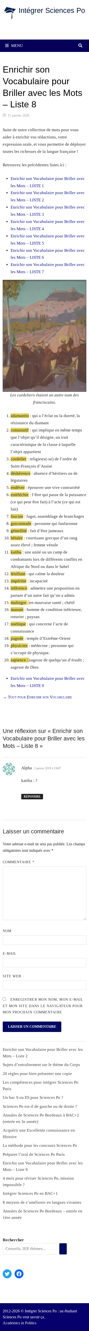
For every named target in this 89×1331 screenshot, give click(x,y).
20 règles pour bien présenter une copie (37, 1073)
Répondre (32, 796)
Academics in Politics (19, 1323)
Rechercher (13, 1240)
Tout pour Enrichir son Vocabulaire (40, 697)
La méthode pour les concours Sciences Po (40, 1145)
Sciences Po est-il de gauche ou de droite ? (40, 1106)
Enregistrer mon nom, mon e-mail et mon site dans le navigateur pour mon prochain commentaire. (43, 1006)
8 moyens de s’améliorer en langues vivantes (42, 1202)
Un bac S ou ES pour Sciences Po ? (33, 1097)
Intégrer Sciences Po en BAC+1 (30, 1193)
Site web (12, 976)
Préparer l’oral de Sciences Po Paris (34, 1154)
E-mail (10, 953)
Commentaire (18, 862)
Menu (17, 45)
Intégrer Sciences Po (52, 10)
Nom (7, 931)
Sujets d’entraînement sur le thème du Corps (41, 1064)
